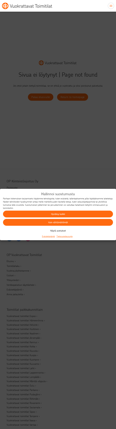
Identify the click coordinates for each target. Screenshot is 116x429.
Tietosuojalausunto (64, 236)
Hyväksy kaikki (58, 213)
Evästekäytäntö (48, 236)
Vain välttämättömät (58, 222)
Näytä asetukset (58, 230)
